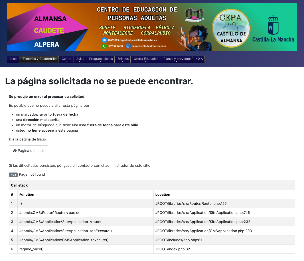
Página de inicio (31, 150)
